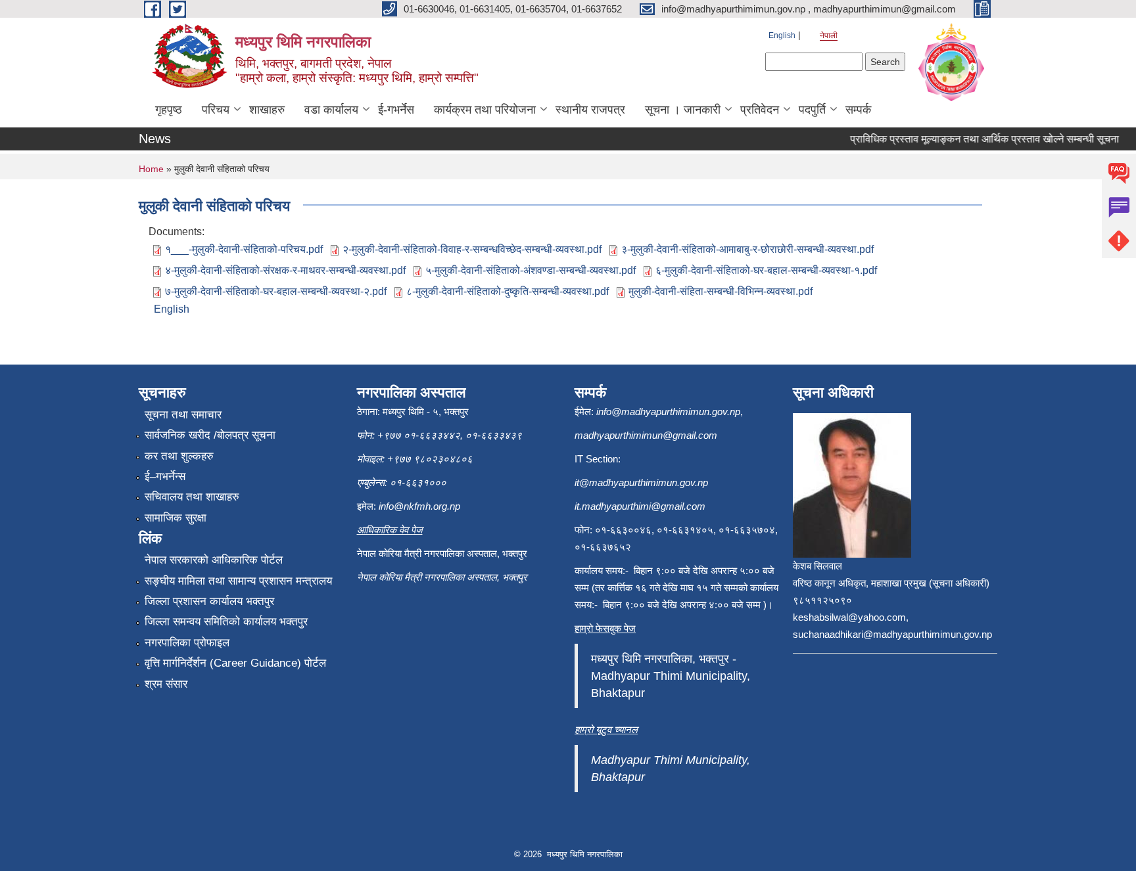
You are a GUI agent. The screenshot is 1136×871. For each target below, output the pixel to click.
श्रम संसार (166, 684)
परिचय (215, 109)
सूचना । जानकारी (683, 109)
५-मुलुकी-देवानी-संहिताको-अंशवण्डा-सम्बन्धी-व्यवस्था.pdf (530, 270)
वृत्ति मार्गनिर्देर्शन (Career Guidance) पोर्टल (235, 663)
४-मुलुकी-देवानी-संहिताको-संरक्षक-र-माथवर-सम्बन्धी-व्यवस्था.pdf (285, 270)
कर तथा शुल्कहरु (179, 456)
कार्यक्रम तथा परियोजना (485, 109)
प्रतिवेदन (759, 109)
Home (151, 169)
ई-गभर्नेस (396, 109)
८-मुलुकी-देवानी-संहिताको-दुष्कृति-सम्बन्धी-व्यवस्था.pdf (507, 291)
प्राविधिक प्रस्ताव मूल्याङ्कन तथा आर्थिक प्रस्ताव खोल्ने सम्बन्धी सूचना (974, 139)
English (782, 35)
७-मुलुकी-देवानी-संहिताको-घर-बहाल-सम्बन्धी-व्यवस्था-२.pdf (276, 291)
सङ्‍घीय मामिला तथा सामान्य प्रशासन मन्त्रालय (238, 581)
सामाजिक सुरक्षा (175, 518)
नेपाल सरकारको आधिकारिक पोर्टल (214, 560)
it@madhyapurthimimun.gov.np (641, 482)
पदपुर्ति (812, 109)
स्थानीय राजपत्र (590, 109)
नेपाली (829, 35)
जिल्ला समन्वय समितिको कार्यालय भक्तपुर (226, 621)
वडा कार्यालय (331, 109)
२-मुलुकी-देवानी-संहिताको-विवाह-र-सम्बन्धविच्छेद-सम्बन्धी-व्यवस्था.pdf (472, 249)
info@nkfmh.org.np (419, 506)
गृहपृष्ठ (168, 109)
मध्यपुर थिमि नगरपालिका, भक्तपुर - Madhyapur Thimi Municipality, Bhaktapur (670, 676)
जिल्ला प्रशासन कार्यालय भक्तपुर (209, 601)
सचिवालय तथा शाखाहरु (192, 497)
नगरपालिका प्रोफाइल (187, 642)
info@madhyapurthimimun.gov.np (668, 411)
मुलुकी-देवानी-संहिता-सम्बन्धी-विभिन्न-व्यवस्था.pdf (720, 291)
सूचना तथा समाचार (183, 415)
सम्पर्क (858, 109)
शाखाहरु (267, 109)
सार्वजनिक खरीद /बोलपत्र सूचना (210, 435)
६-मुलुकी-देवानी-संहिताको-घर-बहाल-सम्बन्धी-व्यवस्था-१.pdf (766, 270)
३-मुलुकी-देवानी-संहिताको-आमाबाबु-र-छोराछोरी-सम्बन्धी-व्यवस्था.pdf (747, 249)
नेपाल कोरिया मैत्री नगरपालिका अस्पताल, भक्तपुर (442, 577)
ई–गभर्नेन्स (165, 476)
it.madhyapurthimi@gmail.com (640, 506)
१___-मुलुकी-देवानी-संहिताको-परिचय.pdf (244, 249)
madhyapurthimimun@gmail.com (646, 435)
